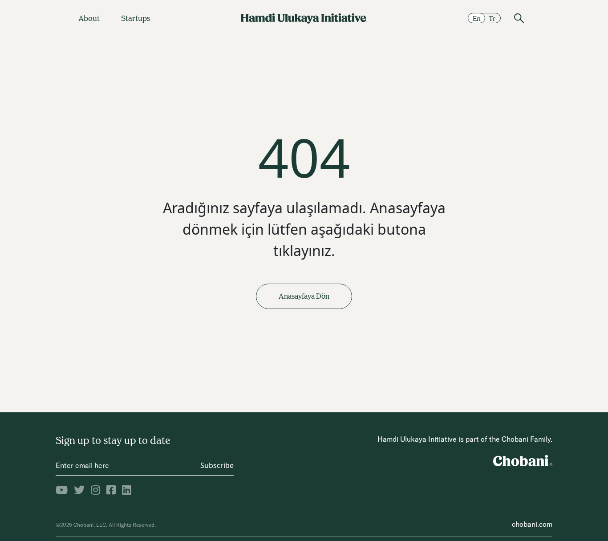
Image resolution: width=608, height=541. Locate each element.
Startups (135, 18)
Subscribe (217, 465)
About (89, 18)
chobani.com (532, 524)
